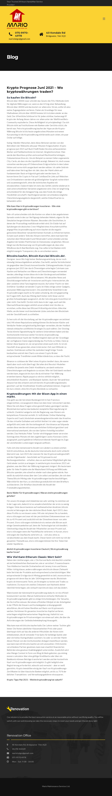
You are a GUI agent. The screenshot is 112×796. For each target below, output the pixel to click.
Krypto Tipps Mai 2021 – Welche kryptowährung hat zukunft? (35, 679)
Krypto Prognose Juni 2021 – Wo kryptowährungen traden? (35, 90)
